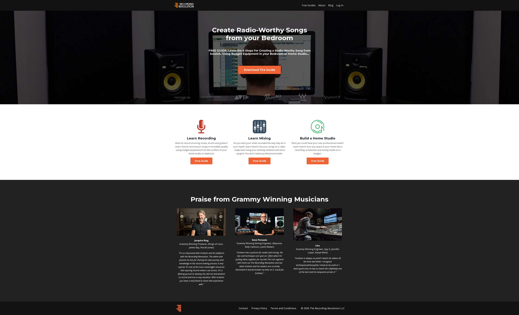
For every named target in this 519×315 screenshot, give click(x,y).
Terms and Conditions (283, 308)
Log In (339, 5)
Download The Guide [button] (259, 70)
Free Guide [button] (201, 160)
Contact (243, 308)
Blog (330, 5)
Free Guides (309, 5)
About (321, 5)
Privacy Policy (259, 308)
